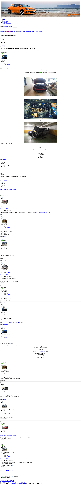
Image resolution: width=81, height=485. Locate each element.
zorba (5, 285)
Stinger (5, 236)
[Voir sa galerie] (6, 63)
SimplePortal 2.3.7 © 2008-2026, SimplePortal (7, 481)
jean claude (5, 214)
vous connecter (5, 26)
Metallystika (20, 31)
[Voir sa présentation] (7, 64)
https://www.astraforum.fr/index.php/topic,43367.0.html (42, 212)
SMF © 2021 (6, 480)
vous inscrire (10, 26)
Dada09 (5, 302)
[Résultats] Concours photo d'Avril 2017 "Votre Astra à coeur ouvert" (33, 31)
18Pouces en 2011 (13, 483)
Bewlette (19, 482)
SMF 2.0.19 (2, 480)
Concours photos (13, 31)
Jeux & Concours (7, 31)
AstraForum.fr (2, 31)
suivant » (5, 43)
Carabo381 (5, 180)
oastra (5, 159)
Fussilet (5, 482)
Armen (5, 382)
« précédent (2, 43)
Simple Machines (11, 480)
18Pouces (16, 482)
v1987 (9, 483)
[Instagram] (5, 337)
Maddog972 (6, 195)
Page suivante (7, 46)
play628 (5, 260)
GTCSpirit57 (23, 482)
